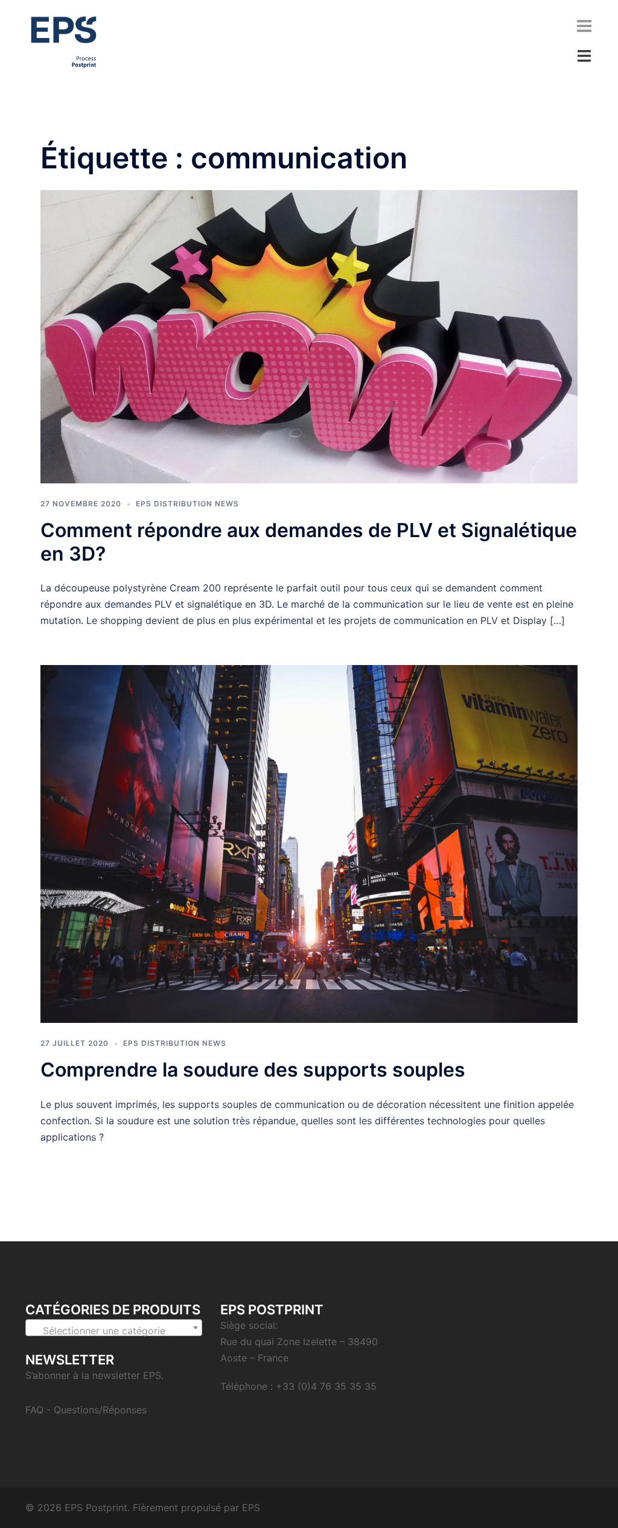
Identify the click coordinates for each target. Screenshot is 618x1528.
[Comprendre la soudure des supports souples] (309, 843)
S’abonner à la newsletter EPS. (94, 1375)
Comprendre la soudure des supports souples (252, 1069)
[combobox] (113, 1327)
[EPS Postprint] (63, 41)
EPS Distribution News (187, 503)
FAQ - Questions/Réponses (86, 1410)
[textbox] (114, 1330)
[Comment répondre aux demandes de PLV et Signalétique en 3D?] (309, 335)
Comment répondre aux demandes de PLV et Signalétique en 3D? (308, 541)
